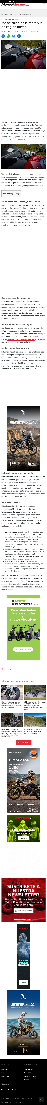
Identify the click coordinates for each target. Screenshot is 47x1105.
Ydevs (32, 1099)
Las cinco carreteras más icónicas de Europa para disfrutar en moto (34, 716)
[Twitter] (14, 36)
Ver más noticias (23, 742)
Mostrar (15, 194)
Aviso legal (5, 1102)
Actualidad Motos (24, 14)
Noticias (13, 14)
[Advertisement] (23, 96)
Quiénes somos (6, 1073)
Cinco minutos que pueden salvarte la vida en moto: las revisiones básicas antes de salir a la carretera (12, 689)
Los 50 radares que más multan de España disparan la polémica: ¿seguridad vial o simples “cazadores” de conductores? (12, 718)
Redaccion (6, 669)
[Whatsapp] (8, 36)
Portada (4, 14)
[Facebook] (3, 36)
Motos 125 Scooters (30, 1076)
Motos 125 (27, 1073)
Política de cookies (16, 1102)
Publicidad (5, 1076)
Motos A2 (27, 1080)
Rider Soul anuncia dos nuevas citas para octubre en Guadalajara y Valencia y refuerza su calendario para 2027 (34, 691)
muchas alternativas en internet (21, 339)
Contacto (4, 1069)
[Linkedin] (19, 36)
